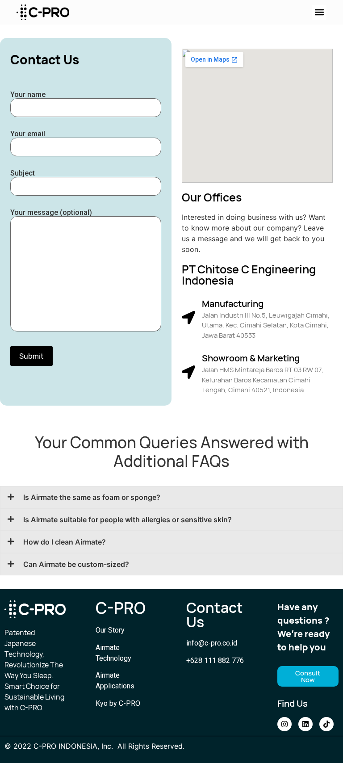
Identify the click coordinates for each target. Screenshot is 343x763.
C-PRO (121, 608)
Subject (22, 173)
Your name (28, 95)
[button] (319, 12)
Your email (27, 134)
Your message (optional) (51, 213)
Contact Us (214, 615)
